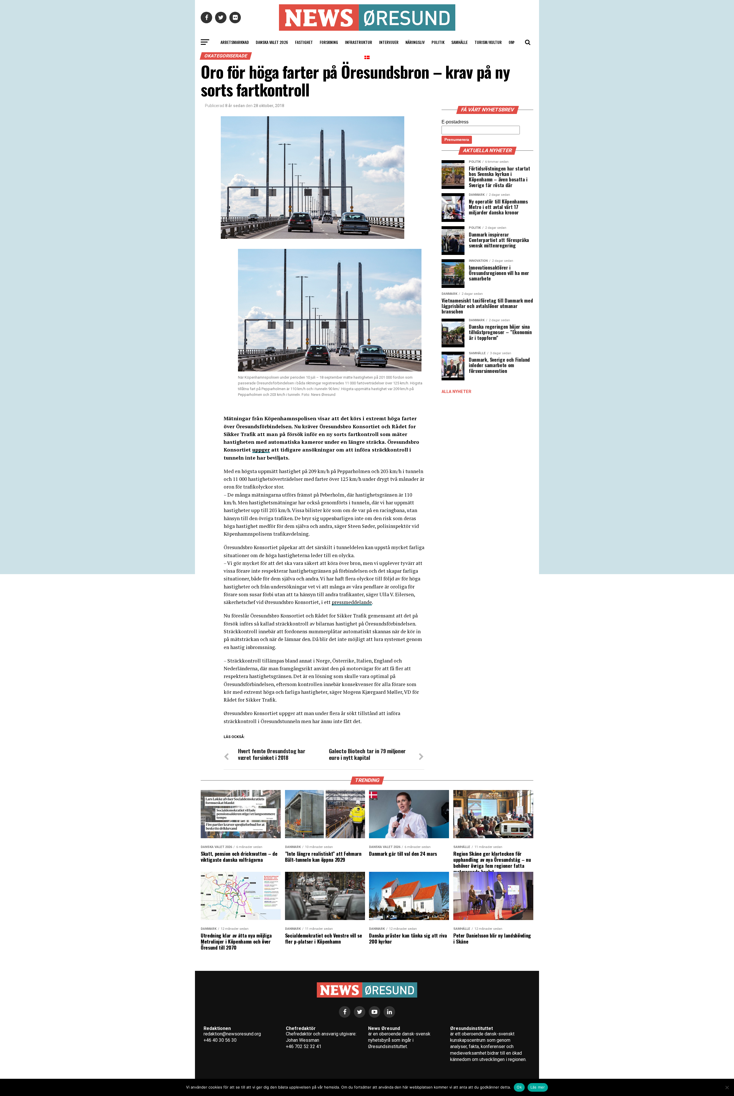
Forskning (329, 42)
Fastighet (304, 42)
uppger (261, 449)
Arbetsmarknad (234, 42)
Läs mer (537, 1087)
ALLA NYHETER (456, 391)
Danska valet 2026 (272, 42)
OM (511, 42)
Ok (519, 1087)
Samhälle (459, 42)
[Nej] (727, 1087)
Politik (438, 42)
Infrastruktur (358, 42)
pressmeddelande (352, 602)
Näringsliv (415, 42)
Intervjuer (389, 42)
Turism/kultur (488, 42)
